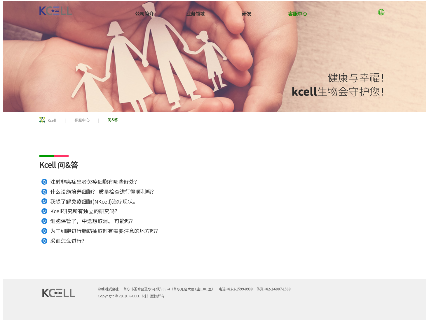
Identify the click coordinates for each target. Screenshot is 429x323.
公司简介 (144, 13)
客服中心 (297, 13)
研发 (246, 13)
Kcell (52, 120)
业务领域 (195, 13)
